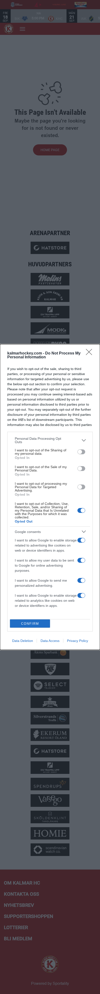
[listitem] (50, 440)
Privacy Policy (77, 641)
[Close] (90, 353)
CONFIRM (30, 623)
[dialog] (50, 497)
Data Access (50, 641)
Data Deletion (22, 641)
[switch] (81, 451)
